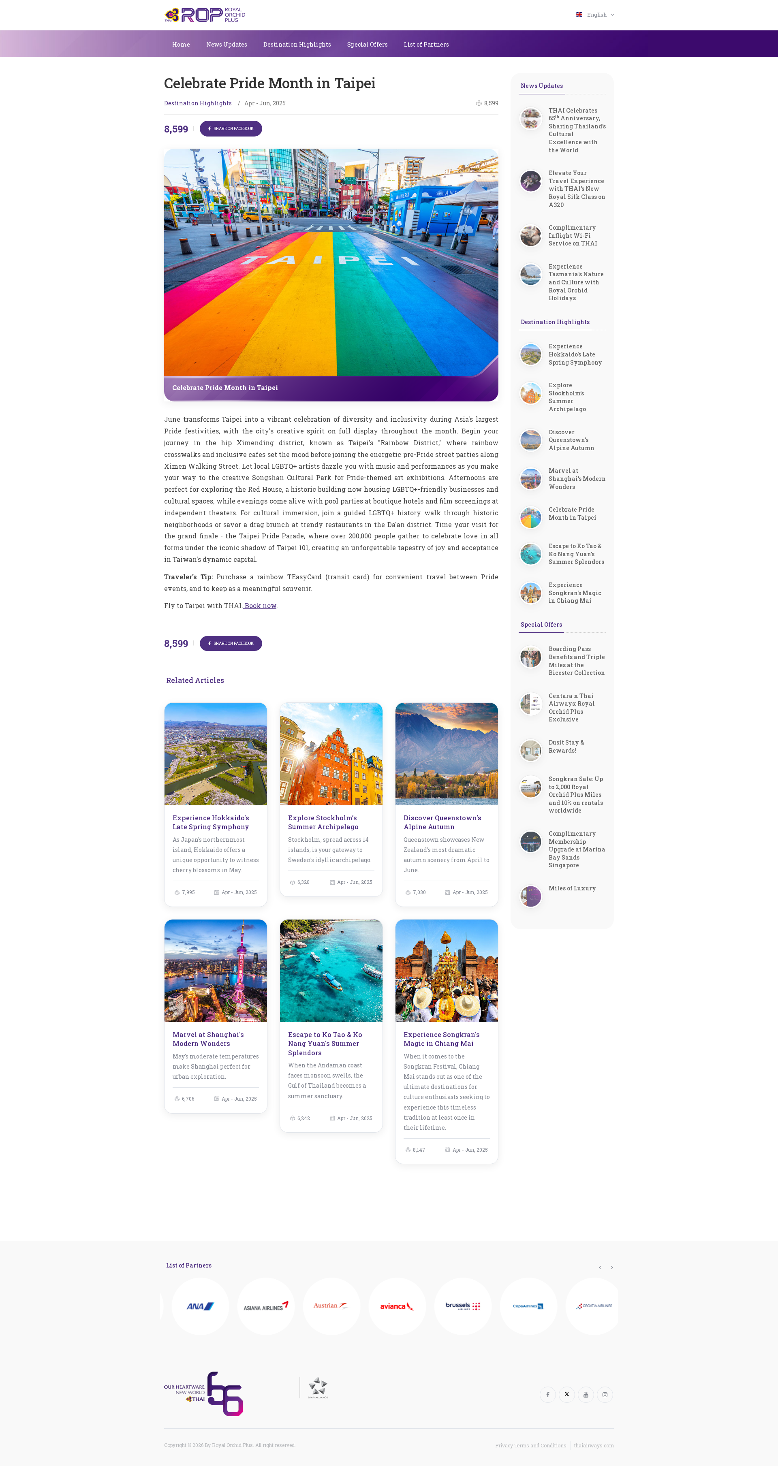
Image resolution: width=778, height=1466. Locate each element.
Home (181, 44)
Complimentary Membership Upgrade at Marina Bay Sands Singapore (577, 849)
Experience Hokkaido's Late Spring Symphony (211, 822)
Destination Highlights (297, 44)
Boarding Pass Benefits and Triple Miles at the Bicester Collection (577, 660)
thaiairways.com (594, 1445)
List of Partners (426, 44)
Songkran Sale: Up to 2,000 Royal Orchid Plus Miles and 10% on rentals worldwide (576, 794)
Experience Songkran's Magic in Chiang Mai (442, 1039)
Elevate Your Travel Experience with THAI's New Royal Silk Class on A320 (577, 188)
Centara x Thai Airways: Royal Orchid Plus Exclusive (572, 707)
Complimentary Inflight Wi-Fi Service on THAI (573, 235)
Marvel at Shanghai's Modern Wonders (208, 1039)
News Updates (226, 44)
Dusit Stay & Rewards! (566, 746)
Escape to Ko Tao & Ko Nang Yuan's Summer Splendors (325, 1043)
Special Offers (367, 44)
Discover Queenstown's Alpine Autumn (442, 822)
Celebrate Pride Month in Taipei (572, 513)
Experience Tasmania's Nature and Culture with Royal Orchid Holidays (576, 282)
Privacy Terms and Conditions (530, 1445)
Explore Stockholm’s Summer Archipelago (323, 822)
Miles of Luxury (572, 888)
